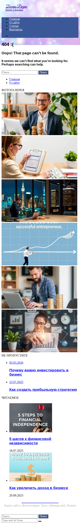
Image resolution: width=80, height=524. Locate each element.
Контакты (15, 29)
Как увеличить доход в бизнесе (38, 488)
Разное (71, 505)
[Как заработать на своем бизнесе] (40, 288)
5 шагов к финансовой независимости (30, 441)
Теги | (45, 505)
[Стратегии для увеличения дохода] (40, 157)
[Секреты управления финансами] (40, 331)
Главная (14, 19)
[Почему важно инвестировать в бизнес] (40, 201)
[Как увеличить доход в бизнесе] (43, 467)
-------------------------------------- (40, 502)
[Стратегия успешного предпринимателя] (40, 244)
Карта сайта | (13, 505)
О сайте (14, 22)
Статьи (14, 26)
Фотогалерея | (31, 505)
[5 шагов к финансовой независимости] (43, 418)
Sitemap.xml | (58, 505)
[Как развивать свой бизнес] (40, 114)
